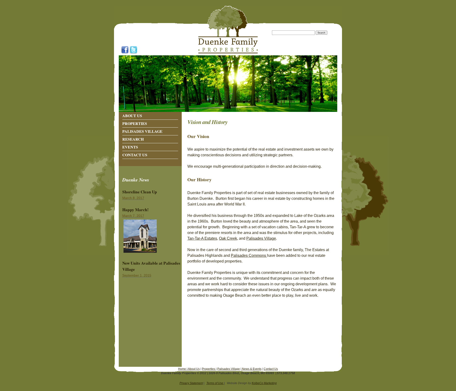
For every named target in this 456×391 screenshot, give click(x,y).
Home (182, 369)
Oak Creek (228, 238)
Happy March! (135, 210)
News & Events (251, 369)
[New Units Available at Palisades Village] (140, 253)
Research (133, 139)
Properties (134, 123)
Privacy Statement (191, 383)
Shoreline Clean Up (139, 192)
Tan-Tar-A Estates (202, 238)
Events (130, 147)
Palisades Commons (249, 255)
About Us (132, 115)
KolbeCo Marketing (264, 383)
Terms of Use (215, 383)
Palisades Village (142, 131)
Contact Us (134, 154)
